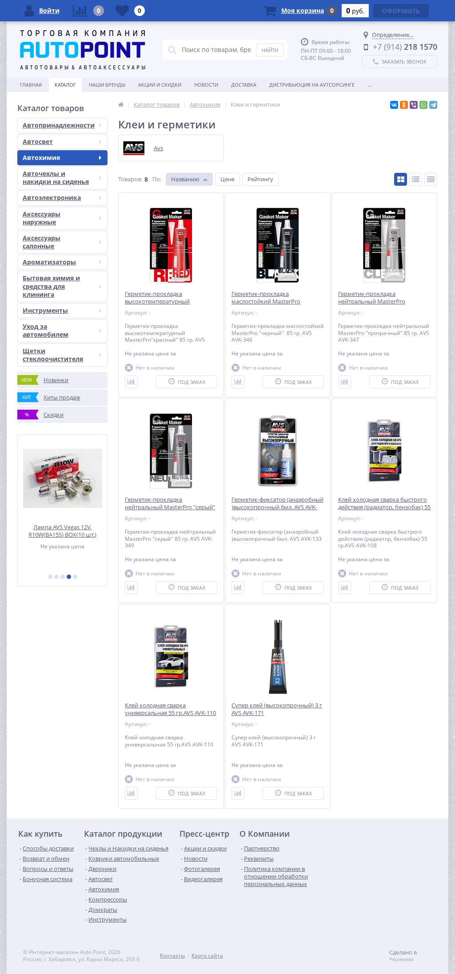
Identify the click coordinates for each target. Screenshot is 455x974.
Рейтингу (260, 179)
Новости (206, 84)
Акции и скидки (159, 84)
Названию (185, 179)
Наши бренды (107, 84)
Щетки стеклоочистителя (53, 355)
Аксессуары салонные (41, 242)
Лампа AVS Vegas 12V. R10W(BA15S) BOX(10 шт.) (62, 530)
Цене (227, 179)
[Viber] (414, 105)
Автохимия (41, 157)
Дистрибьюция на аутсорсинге (312, 84)
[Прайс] (430, 179)
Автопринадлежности (59, 125)
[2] (56, 577)
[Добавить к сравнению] (131, 381)
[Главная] (121, 104)
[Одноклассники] (404, 105)
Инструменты (45, 310)
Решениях (401, 959)
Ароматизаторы (49, 262)
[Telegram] (433, 105)
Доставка (243, 84)
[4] (69, 577)
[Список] (415, 179)
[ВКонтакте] (394, 105)
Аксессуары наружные (41, 218)
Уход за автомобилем (45, 330)
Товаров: (130, 179)
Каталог (65, 84)
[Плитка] (400, 179)
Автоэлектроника (52, 197)
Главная (31, 84)
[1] (50, 577)
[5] (75, 577)
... (369, 84)
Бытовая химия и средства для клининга (51, 286)
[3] (62, 577)
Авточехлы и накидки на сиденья (56, 177)
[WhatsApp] (423, 105)
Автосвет (38, 141)
